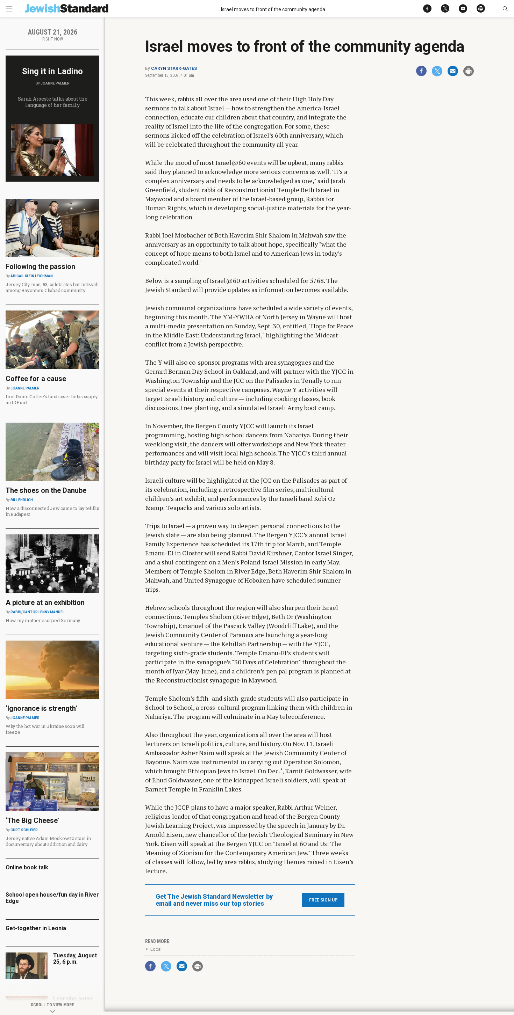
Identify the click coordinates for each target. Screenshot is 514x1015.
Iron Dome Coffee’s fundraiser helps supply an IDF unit (52, 399)
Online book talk (27, 867)
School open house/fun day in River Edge (52, 897)
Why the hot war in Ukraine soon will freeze (45, 729)
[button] (505, 8)
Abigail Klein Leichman (31, 276)
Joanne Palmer (55, 83)
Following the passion (40, 266)
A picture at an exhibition (45, 602)
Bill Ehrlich (21, 500)
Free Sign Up (323, 900)
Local (156, 949)
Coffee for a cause (36, 378)
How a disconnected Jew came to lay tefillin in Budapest (52, 511)
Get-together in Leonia (36, 928)
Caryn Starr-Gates (174, 68)
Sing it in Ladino (52, 71)
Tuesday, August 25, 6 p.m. (75, 958)
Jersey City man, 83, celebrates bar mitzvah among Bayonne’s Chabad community (52, 287)
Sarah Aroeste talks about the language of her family (52, 101)
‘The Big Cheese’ (32, 820)
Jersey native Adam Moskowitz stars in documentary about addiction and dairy (48, 841)
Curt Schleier (24, 830)
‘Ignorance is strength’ (41, 708)
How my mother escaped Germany (43, 620)
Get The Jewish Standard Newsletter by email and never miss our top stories (214, 900)
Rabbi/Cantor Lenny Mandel (37, 612)
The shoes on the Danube (46, 490)
